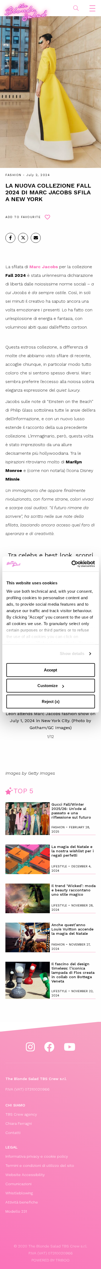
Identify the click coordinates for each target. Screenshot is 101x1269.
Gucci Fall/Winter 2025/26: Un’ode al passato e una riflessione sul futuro (71, 810)
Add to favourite (23, 217)
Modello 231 (16, 1211)
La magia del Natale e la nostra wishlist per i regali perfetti (72, 850)
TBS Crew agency (21, 1114)
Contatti (12, 1132)
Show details (72, 653)
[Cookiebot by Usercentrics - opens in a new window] (72, 563)
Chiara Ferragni (18, 1123)
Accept (50, 670)
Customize (47, 685)
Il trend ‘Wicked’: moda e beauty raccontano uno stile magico (73, 890)
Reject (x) (51, 701)
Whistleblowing (19, 1193)
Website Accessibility (25, 1175)
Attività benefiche (21, 1202)
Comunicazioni (18, 1184)
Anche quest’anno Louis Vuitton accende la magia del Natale (72, 929)
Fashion (13, 175)
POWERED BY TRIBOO (50, 1260)
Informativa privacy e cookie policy (36, 1156)
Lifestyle (59, 866)
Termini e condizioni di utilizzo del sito (39, 1165)
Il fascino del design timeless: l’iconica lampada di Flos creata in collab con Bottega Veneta (73, 972)
